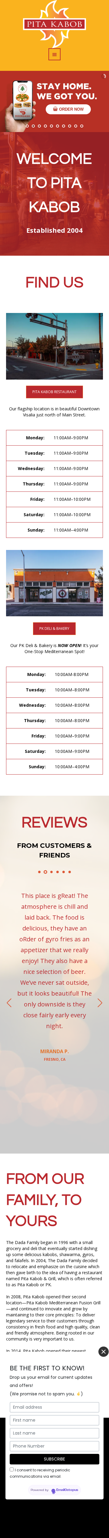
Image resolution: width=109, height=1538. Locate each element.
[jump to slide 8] (70, 126)
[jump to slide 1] (27, 126)
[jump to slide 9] (76, 126)
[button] (54, 484)
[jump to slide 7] (64, 126)
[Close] (103, 1352)
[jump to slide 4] (45, 126)
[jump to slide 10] (82, 126)
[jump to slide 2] (33, 126)
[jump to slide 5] (51, 126)
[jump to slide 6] (57, 126)
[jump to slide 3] (39, 126)
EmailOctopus (67, 1490)
